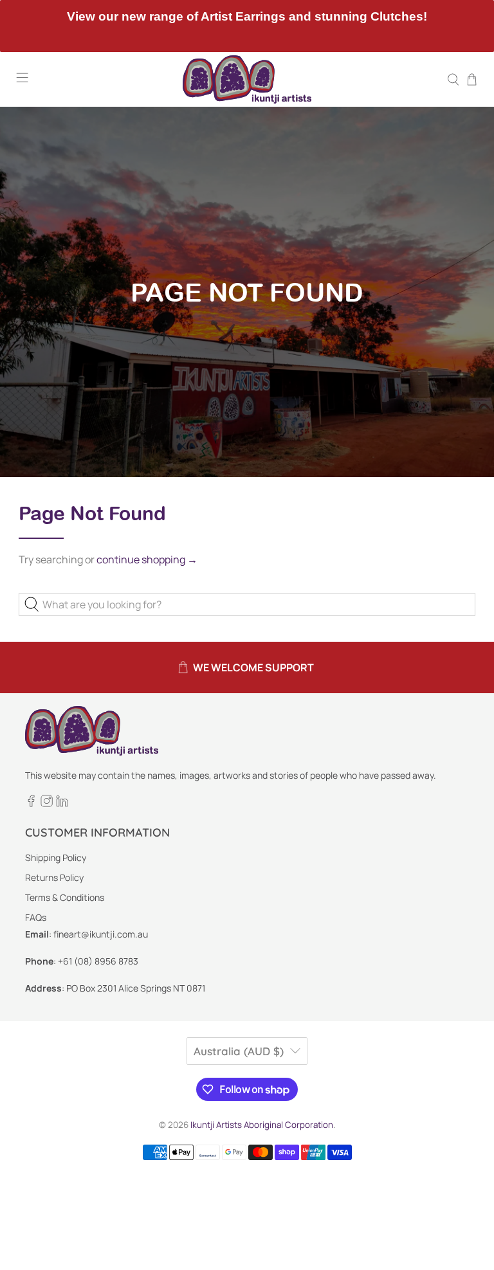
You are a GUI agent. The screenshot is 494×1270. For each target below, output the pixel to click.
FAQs (35, 917)
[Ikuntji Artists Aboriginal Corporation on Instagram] (47, 804)
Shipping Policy (55, 857)
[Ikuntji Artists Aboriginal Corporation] (247, 79)
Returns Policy (54, 877)
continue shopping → (146, 559)
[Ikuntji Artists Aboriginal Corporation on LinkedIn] (62, 804)
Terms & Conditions (64, 897)
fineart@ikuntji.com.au (100, 934)
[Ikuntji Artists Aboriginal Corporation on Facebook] (31, 804)
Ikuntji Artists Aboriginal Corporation (261, 1124)
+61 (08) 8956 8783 (98, 961)
